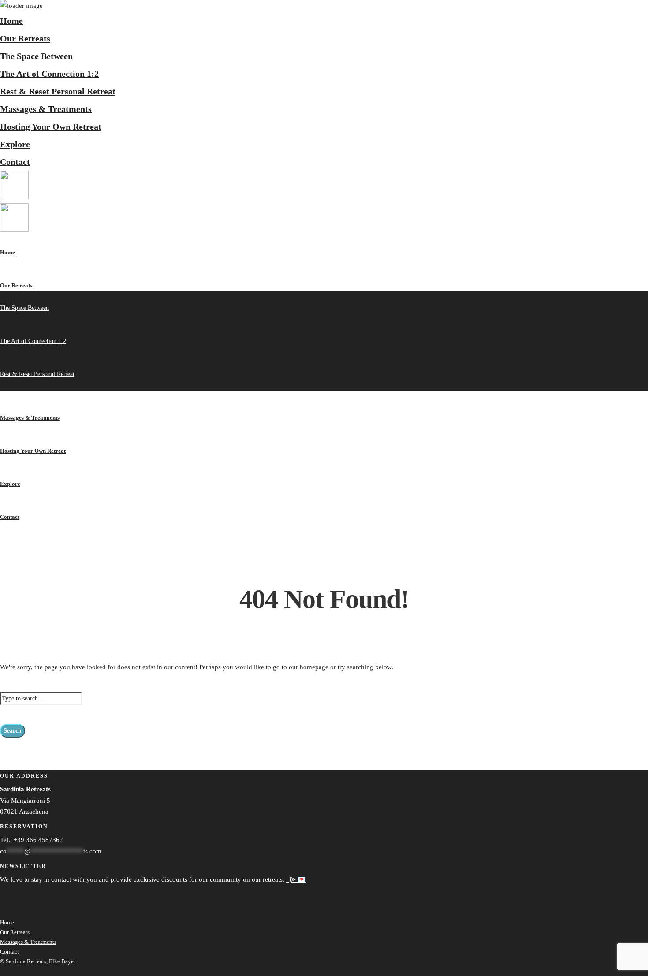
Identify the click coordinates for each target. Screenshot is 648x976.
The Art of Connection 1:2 (49, 73)
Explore (15, 144)
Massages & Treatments (46, 109)
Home (11, 21)
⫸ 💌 (296, 879)
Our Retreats (25, 38)
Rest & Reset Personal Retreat (57, 91)
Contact (15, 162)
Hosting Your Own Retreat (50, 126)
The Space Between (36, 56)
